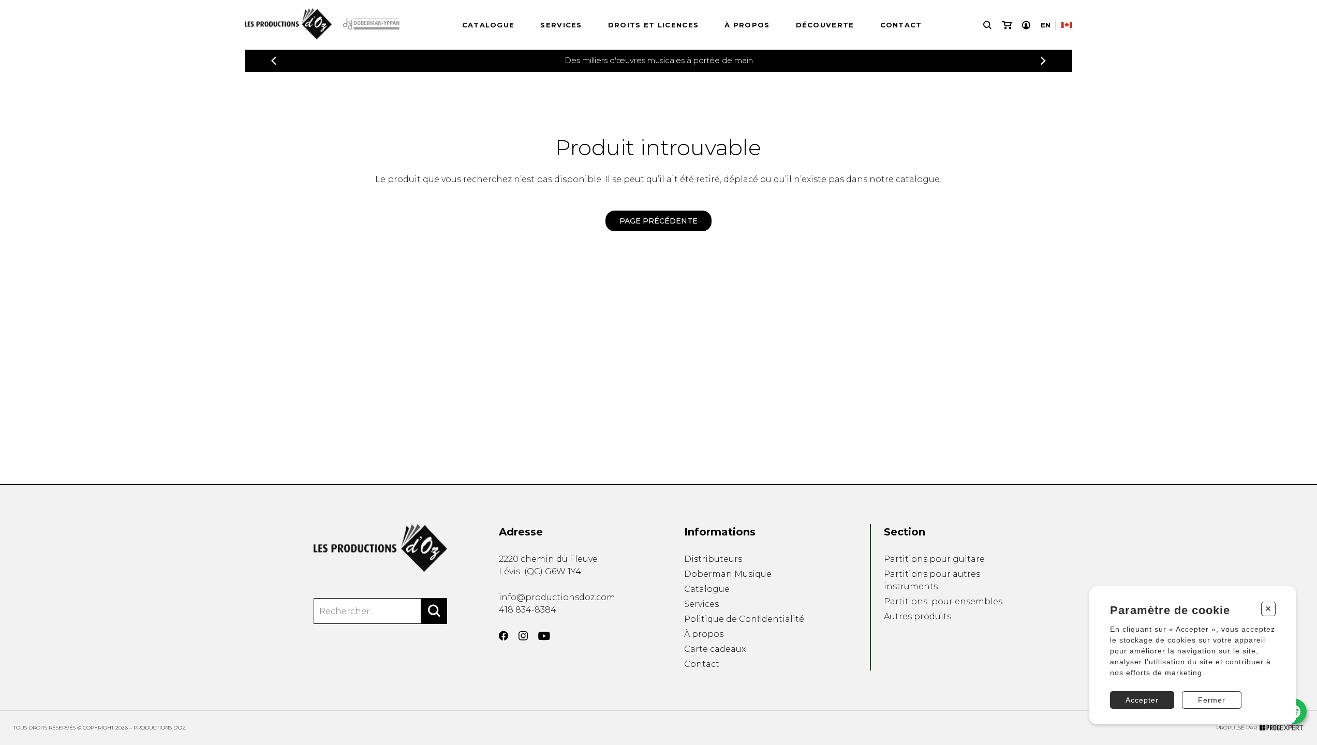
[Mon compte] (1026, 25)
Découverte (825, 25)
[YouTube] (544, 636)
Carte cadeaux (715, 649)
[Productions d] (380, 548)
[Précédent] (273, 61)
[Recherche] (987, 25)
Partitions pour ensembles (943, 601)
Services (561, 25)
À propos (747, 25)
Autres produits (917, 616)
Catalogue (488, 25)
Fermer (1211, 700)
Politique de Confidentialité (744, 619)
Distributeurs (713, 559)
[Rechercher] (434, 611)
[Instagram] (523, 636)
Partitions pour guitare (934, 559)
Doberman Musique (728, 574)
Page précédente (658, 221)
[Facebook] (503, 636)
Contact (901, 25)
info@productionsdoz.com (557, 597)
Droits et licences (653, 25)
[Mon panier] (1007, 25)
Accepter (1142, 700)
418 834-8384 (527, 610)
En (1045, 25)
